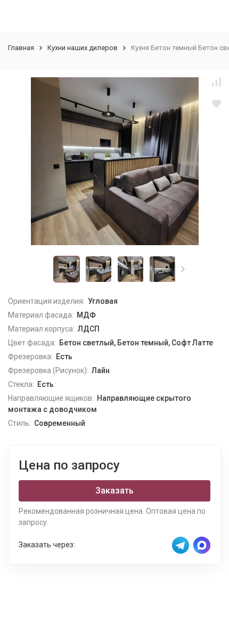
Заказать (114, 491)
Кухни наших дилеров (82, 48)
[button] (182, 269)
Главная (21, 48)
